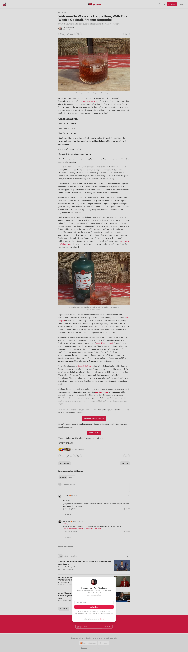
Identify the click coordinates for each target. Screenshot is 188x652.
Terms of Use (103, 611)
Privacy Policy (109, 613)
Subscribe (94, 607)
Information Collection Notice (93, 613)
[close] (112, 579)
